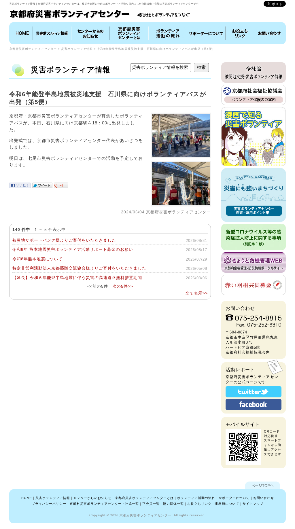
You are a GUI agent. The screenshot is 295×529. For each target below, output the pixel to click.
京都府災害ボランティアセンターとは (129, 33)
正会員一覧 (151, 503)
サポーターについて (234, 498)
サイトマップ (253, 503)
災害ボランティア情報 (52, 33)
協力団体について (206, 33)
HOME (22, 33)
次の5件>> (122, 286)
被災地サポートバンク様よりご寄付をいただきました (64, 240)
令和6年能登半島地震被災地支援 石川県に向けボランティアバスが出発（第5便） (156, 48)
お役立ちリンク (240, 33)
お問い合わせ (269, 33)
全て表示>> (196, 293)
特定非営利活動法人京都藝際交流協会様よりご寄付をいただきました (79, 268)
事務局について (227, 503)
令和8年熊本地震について (37, 259)
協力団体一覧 (173, 503)
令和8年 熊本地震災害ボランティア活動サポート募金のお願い (72, 249)
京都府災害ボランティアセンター (33, 48)
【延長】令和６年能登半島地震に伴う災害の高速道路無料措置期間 (77, 277)
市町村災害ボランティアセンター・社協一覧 (104, 503)
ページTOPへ (262, 485)
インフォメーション (90, 33)
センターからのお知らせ (92, 498)
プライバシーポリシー (49, 503)
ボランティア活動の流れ (168, 33)
